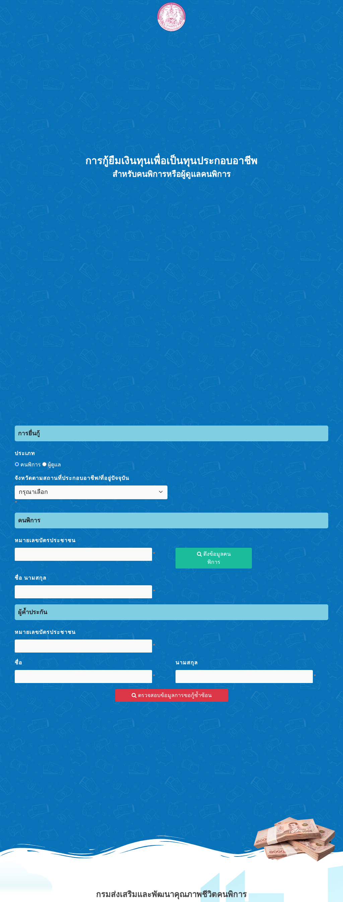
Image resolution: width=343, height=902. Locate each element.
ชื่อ (18, 662)
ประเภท (25, 453)
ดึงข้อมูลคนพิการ (216, 558)
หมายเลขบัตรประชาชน (45, 540)
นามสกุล (187, 662)
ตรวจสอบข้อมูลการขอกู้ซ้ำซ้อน (174, 695)
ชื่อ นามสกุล (31, 578)
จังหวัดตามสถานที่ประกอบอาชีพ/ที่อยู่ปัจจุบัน (72, 478)
